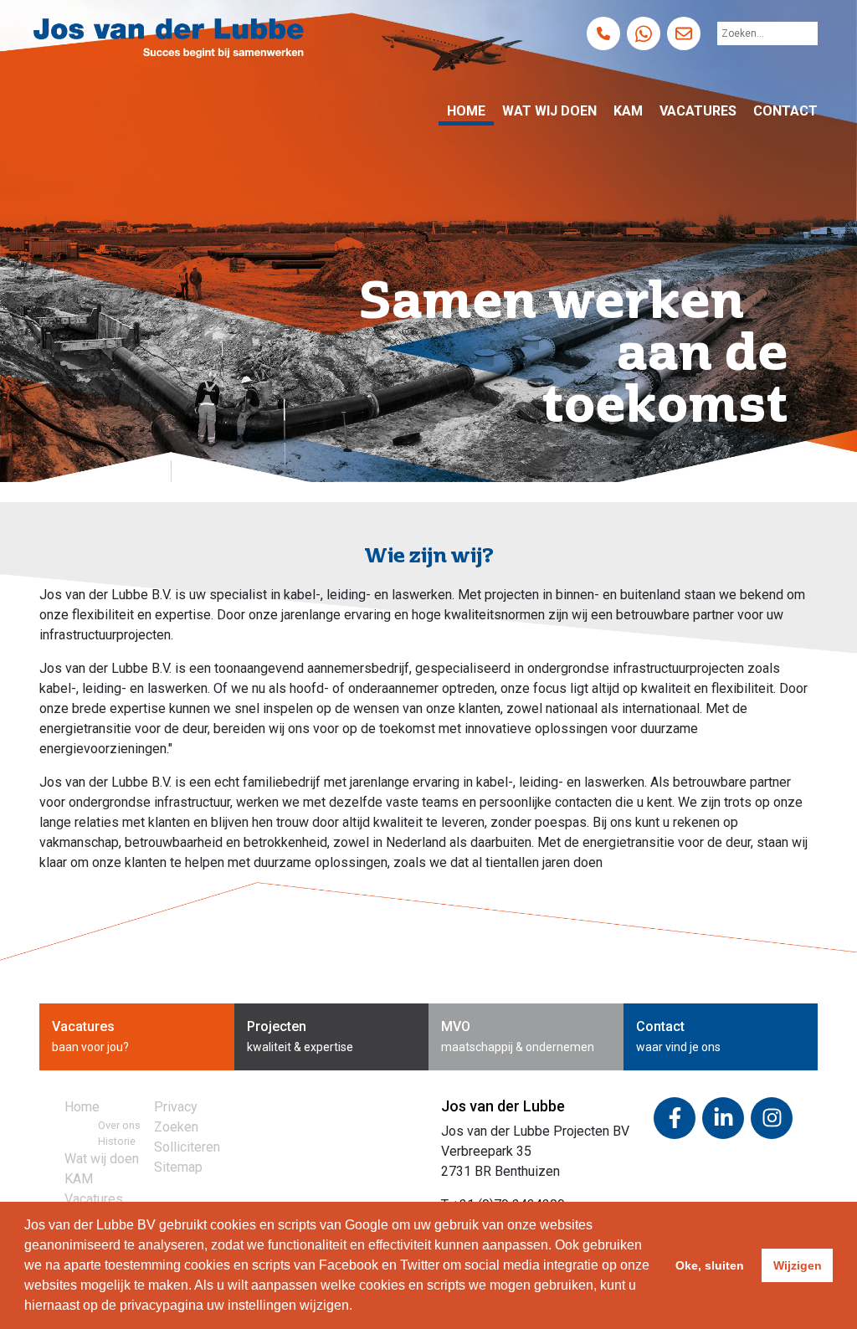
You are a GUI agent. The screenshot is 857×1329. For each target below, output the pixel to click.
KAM (628, 111)
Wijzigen (797, 1265)
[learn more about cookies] (358, 1307)
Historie (117, 1141)
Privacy (176, 1107)
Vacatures (697, 111)
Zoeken (176, 1127)
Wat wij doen (549, 111)
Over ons (119, 1125)
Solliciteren (187, 1147)
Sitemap (178, 1167)
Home (466, 111)
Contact (785, 111)
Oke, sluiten (709, 1265)
